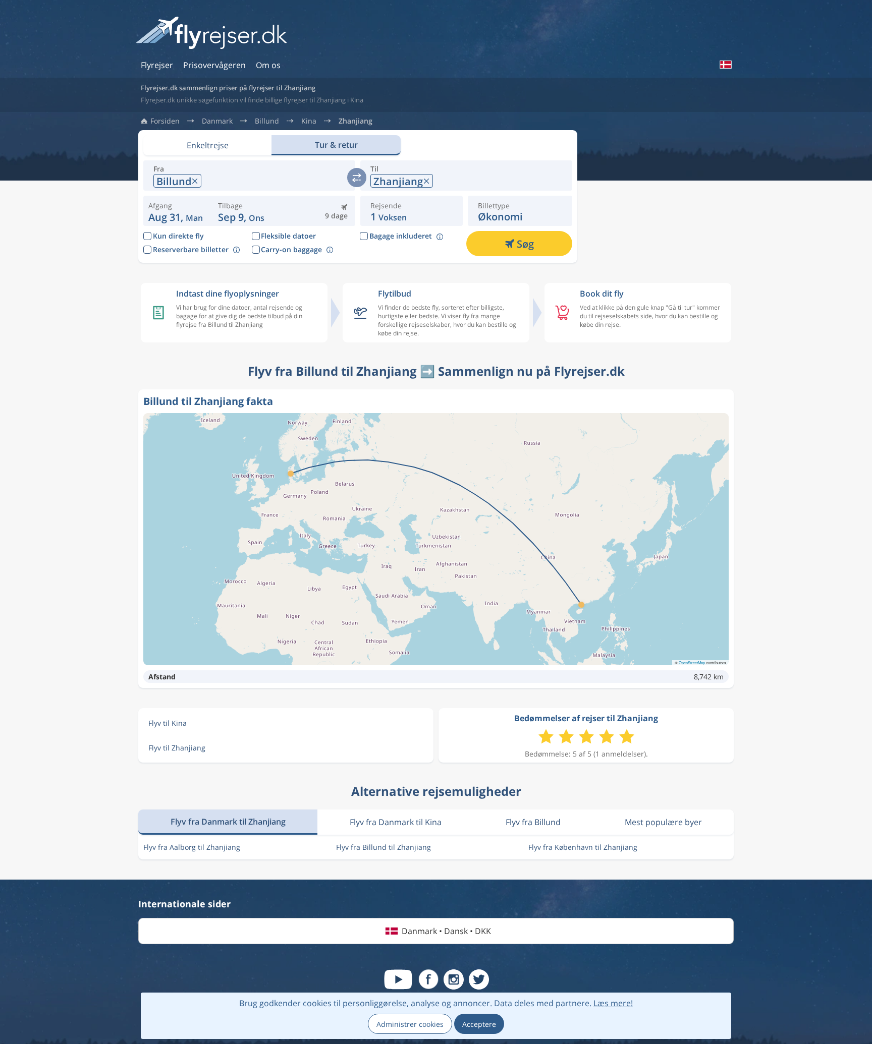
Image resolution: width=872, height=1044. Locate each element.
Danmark (217, 121)
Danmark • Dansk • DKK (446, 931)
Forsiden (165, 121)
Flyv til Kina (167, 723)
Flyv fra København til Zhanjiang (582, 847)
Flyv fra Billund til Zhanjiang (383, 847)
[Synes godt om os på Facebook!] (428, 979)
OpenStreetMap (692, 662)
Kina (308, 121)
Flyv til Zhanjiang (176, 747)
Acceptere (479, 1024)
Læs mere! (613, 1003)
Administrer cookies (410, 1024)
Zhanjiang (355, 121)
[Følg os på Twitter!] (479, 979)
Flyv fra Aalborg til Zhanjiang (191, 847)
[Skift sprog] (725, 64)
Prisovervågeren (214, 65)
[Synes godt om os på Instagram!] (454, 979)
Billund (267, 121)
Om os (268, 65)
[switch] (356, 177)
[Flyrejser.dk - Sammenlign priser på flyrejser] (211, 33)
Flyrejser (157, 65)
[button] (241, 211)
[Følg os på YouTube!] (398, 979)
